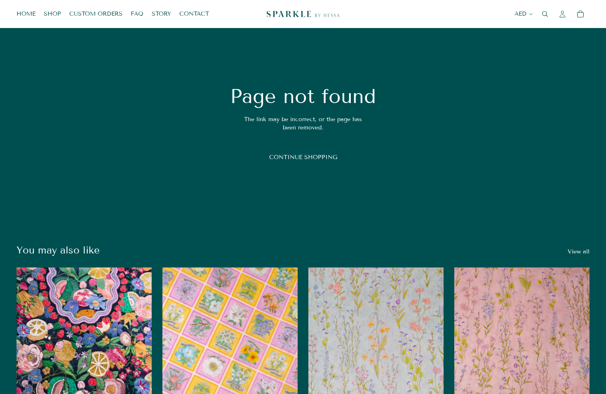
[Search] (545, 14)
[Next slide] (139, 352)
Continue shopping (303, 157)
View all (579, 251)
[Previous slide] (28, 352)
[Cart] (580, 14)
